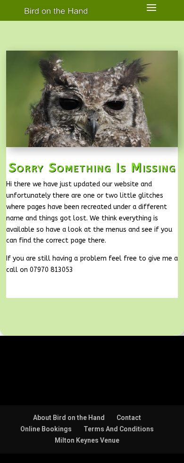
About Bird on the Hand (69, 417)
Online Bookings (46, 429)
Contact (129, 417)
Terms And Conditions (119, 429)
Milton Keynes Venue (87, 440)
